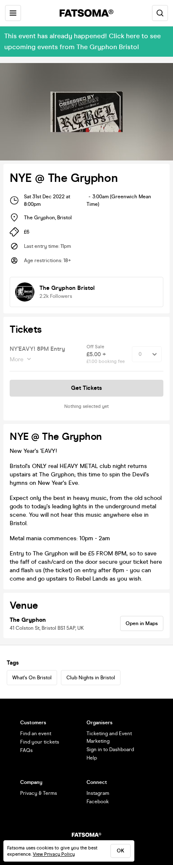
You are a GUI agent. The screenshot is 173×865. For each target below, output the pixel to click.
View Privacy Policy (54, 854)
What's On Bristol (32, 678)
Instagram (97, 793)
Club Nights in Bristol (90, 678)
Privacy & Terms (38, 793)
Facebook (97, 802)
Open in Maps (142, 623)
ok (120, 851)
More (17, 359)
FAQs (26, 750)
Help (91, 758)
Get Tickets (86, 388)
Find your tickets (39, 742)
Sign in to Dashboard (110, 749)
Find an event (35, 733)
